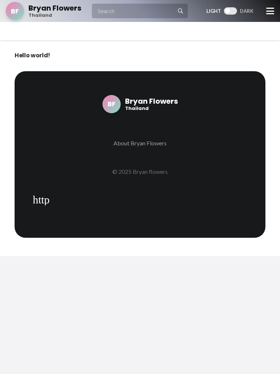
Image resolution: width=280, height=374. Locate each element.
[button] (270, 11)
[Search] (180, 11)
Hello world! (32, 55)
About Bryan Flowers (140, 143)
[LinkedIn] (60, 199)
